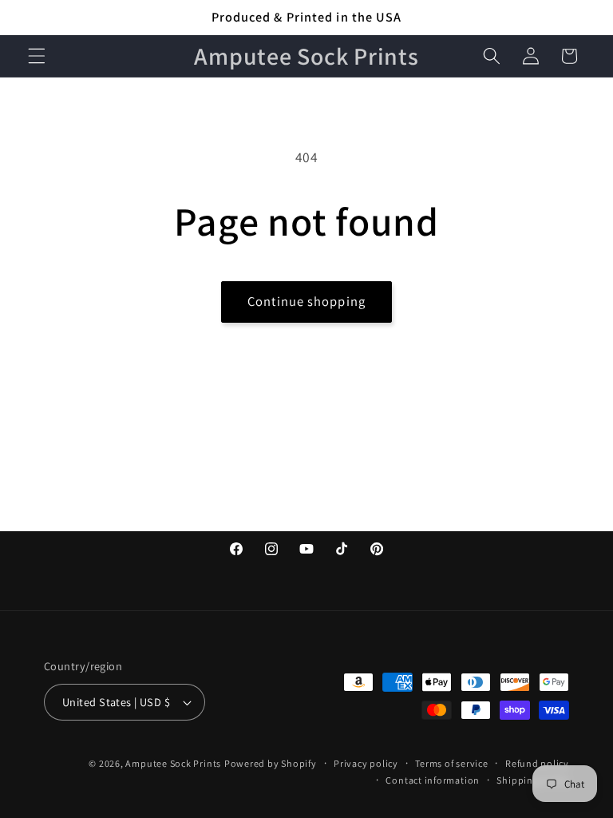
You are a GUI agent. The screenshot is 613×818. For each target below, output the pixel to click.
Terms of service (451, 763)
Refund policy (537, 763)
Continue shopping (306, 301)
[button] (37, 56)
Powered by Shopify (270, 763)
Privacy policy (366, 763)
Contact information (433, 780)
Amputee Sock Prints (173, 763)
